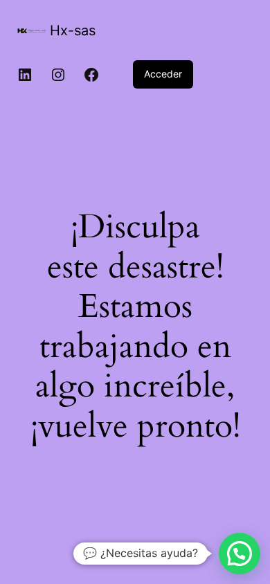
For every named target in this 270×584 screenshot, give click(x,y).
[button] (239, 553)
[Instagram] (58, 74)
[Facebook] (91, 74)
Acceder (163, 74)
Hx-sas (73, 30)
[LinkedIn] (25, 74)
